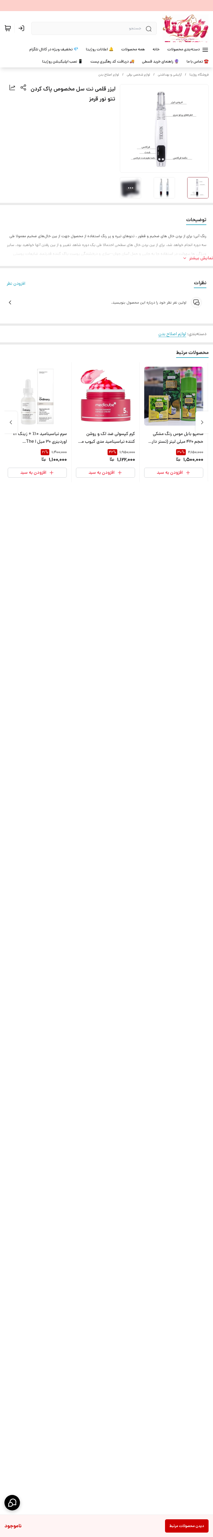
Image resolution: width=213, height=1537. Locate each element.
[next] (10, 422)
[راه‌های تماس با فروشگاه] (12, 1502)
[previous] (202, 422)
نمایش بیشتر (201, 258)
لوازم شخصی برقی (138, 74)
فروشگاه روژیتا (199, 74)
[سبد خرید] (7, 28)
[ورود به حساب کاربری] (22, 28)
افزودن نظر (16, 283)
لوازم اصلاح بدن (108, 74)
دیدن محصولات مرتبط (186, 1526)
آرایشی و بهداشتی (170, 74)
